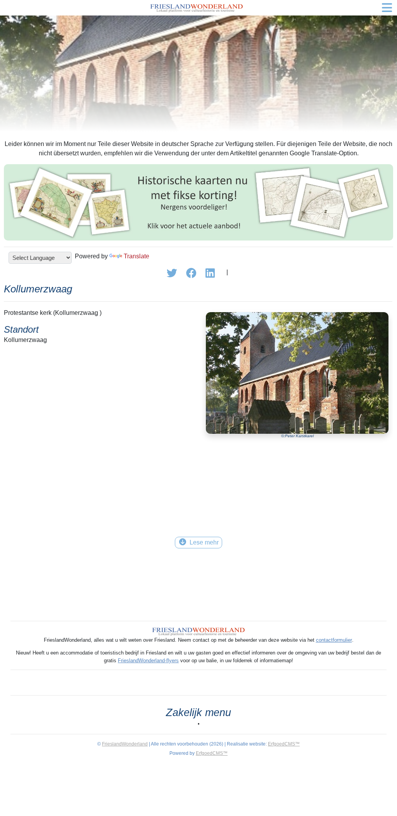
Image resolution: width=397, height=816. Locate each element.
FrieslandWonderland (125, 744)
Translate (136, 256)
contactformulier (334, 640)
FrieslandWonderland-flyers (148, 660)
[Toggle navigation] (387, 7)
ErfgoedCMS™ (284, 744)
